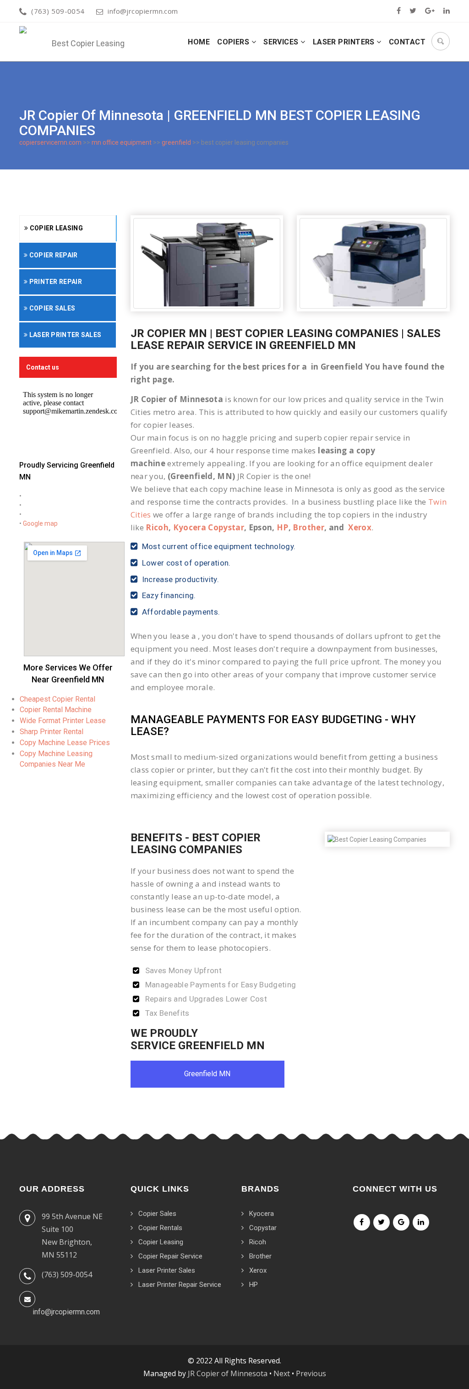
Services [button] (281, 42)
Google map (40, 523)
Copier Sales (51, 308)
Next (281, 1373)
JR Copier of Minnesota (227, 1373)
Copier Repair (52, 255)
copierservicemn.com (50, 142)
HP (283, 527)
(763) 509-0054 (57, 11)
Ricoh (157, 527)
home (199, 42)
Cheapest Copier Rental (57, 699)
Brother (308, 527)
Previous (311, 1373)
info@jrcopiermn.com (143, 11)
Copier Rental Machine (56, 709)
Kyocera (261, 1213)
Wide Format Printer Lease (63, 720)
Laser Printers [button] (345, 42)
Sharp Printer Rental (51, 731)
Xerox (359, 527)
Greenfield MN (207, 1073)
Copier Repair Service (170, 1256)
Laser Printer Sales (64, 334)
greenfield (176, 142)
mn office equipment (122, 142)
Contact (407, 42)
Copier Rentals (160, 1227)
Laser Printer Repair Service (179, 1284)
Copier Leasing (55, 228)
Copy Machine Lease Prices (65, 742)
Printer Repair (54, 281)
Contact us (42, 367)
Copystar (263, 1227)
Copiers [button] (234, 42)
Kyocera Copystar (208, 527)
